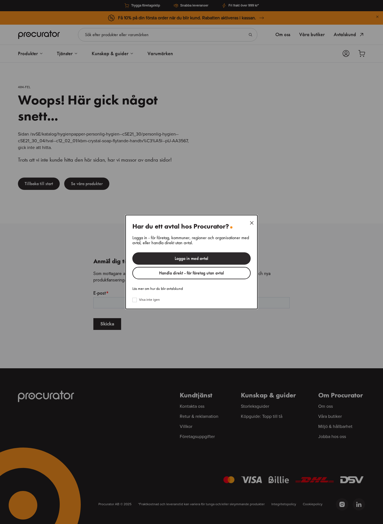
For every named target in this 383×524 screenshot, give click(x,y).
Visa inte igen (149, 300)
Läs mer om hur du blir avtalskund (157, 289)
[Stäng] (251, 223)
